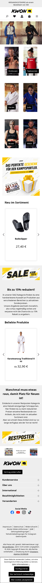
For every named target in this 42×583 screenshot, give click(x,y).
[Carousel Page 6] (26, 42)
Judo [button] (29, 107)
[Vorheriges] (3, 234)
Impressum (7, 527)
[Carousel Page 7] (28, 42)
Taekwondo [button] (32, 71)
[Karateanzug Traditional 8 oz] (21, 342)
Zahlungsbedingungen (20, 531)
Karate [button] (11, 107)
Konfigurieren (22, 568)
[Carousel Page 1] (13, 42)
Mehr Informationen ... (21, 564)
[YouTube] (18, 513)
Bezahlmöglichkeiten (13, 495)
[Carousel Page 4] (21, 42)
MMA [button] (29, 143)
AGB (31, 529)
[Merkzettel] (13, 16)
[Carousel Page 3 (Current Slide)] (18, 42)
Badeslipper (21, 238)
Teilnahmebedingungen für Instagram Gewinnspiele (21, 535)
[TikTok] (30, 513)
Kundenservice (10, 479)
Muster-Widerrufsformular (17, 529)
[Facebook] (12, 513)
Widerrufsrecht (31, 527)
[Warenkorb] (28, 16)
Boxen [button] (11, 143)
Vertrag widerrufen (12, 472)
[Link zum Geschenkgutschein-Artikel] (21, 176)
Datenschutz (18, 527)
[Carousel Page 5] (23, 42)
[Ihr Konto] (21, 16)
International (9, 490)
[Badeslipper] (21, 222)
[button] (21, 463)
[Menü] (36, 16)
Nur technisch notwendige (21, 574)
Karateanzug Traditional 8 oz (21, 359)
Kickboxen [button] (13, 71)
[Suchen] (6, 16)
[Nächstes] (38, 234)
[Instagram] (24, 513)
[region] (21, 234)
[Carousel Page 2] (16, 42)
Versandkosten (8, 547)
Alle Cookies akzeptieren (22, 579)
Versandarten (9, 501)
